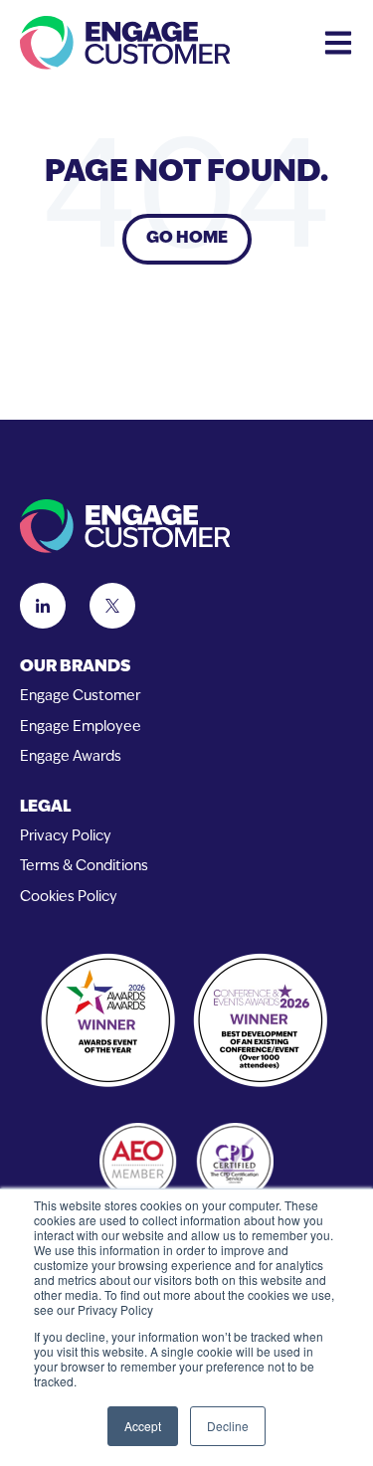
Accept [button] (142, 1425)
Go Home (187, 239)
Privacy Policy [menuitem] (65, 836)
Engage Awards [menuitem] (70, 757)
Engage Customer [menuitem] (80, 696)
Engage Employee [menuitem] (80, 727)
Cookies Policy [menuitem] (68, 897)
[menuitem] (186, 667)
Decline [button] (228, 1425)
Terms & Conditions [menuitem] (84, 866)
